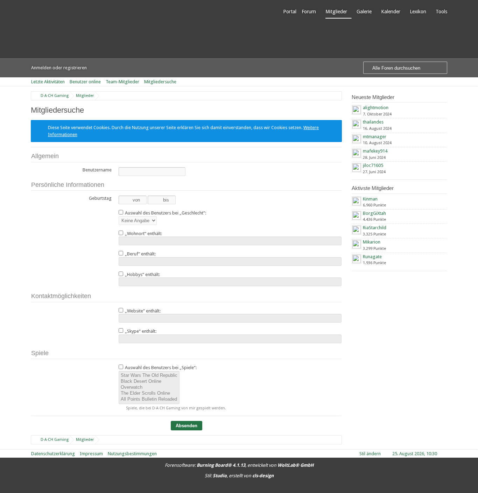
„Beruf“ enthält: (140, 253)
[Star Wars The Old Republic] (149, 376)
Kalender (390, 11)
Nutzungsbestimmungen (132, 453)
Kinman (370, 199)
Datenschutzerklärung (53, 453)
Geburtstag (100, 198)
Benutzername (97, 169)
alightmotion (375, 107)
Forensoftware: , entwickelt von (239, 465)
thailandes (373, 122)
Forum (309, 11)
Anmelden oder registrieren (59, 67)
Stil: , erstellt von (239, 475)
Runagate (372, 256)
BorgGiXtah (374, 213)
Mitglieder (336, 11)
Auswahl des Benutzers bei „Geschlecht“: (165, 213)
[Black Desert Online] (149, 382)
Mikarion (371, 242)
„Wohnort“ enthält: (143, 233)
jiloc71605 (373, 165)
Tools (441, 11)
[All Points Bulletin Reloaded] (149, 399)
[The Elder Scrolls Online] (149, 393)
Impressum (91, 453)
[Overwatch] (149, 387)
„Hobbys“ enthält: (142, 274)
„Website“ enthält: (142, 311)
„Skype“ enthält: (140, 331)
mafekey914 (375, 151)
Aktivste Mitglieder (373, 188)
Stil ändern (370, 453)
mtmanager (374, 136)
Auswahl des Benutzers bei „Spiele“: (160, 367)
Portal (289, 11)
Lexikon (418, 11)
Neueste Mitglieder (373, 97)
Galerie (364, 11)
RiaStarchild (374, 227)
